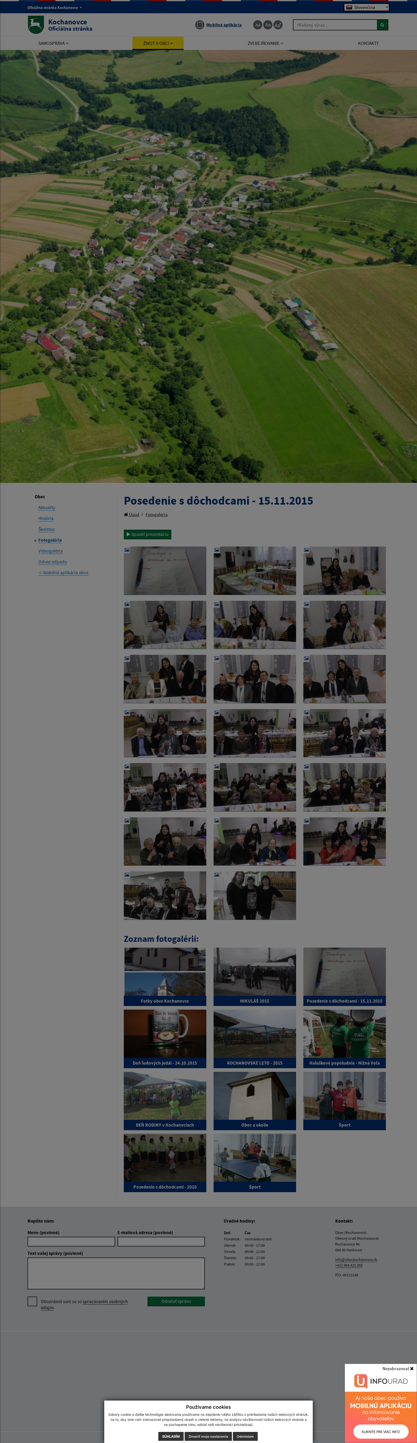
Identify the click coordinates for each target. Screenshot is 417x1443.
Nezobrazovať (396, 1368)
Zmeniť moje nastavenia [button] (208, 1436)
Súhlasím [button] (171, 1436)
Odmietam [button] (245, 1436)
